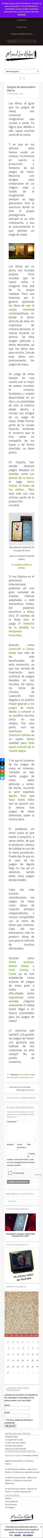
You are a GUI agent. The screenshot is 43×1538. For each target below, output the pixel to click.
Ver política (28, 1535)
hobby (26, 1074)
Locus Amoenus (11, 1504)
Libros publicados (11, 1501)
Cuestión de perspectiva (14, 1445)
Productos (22, 27)
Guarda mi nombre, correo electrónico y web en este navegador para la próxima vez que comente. (21, 1159)
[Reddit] (2, 771)
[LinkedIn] (2, 767)
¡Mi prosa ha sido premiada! (15, 1448)
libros (17, 1077)
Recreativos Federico (30, 1455)
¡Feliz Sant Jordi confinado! (19, 1087)
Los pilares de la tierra (21, 476)
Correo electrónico (21, 1147)
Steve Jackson (21, 962)
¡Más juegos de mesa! (26, 1089)
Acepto (17, 1535)
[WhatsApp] (2, 774)
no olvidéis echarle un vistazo (21, 566)
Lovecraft (15, 648)
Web (29, 1144)
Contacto (21, 20)
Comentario (12, 1121)
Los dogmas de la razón (14, 1439)
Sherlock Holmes (20, 735)
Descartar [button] (21, 14)
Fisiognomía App (11, 1436)
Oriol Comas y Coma (21, 971)
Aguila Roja (17, 795)
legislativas (16, 997)
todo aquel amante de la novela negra (21, 747)
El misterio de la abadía (21, 625)
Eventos (8, 1498)
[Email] (2, 778)
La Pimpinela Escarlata (21, 631)
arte (21, 1074)
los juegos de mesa (21, 705)
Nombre (11, 1144)
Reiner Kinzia (19, 966)
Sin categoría (10, 1507)
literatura (25, 1077)
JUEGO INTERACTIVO (21, 34)
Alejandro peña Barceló (13, 1460)
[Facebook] (2, 760)
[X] (2, 763)
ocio (31, 1077)
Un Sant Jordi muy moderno (15, 1442)
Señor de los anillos (21, 487)
